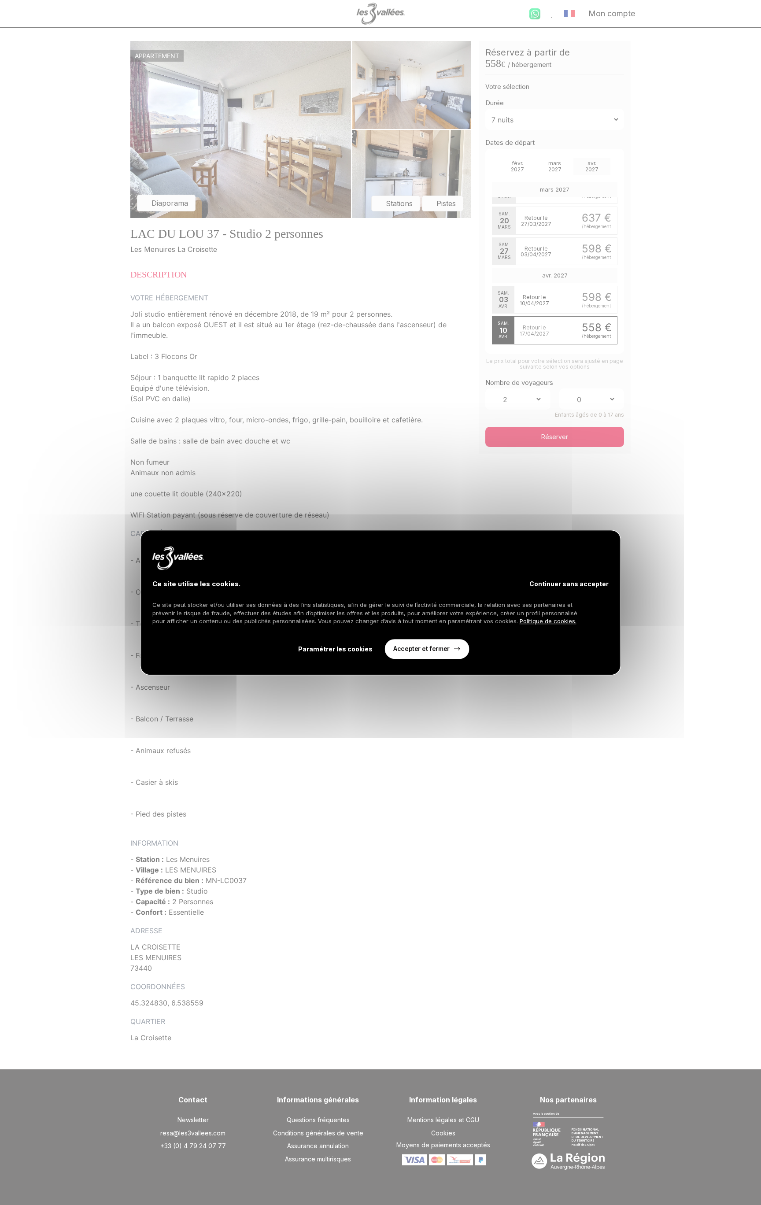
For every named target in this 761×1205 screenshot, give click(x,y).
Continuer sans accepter (569, 584)
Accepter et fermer (421, 648)
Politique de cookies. (548, 621)
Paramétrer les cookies (335, 649)
